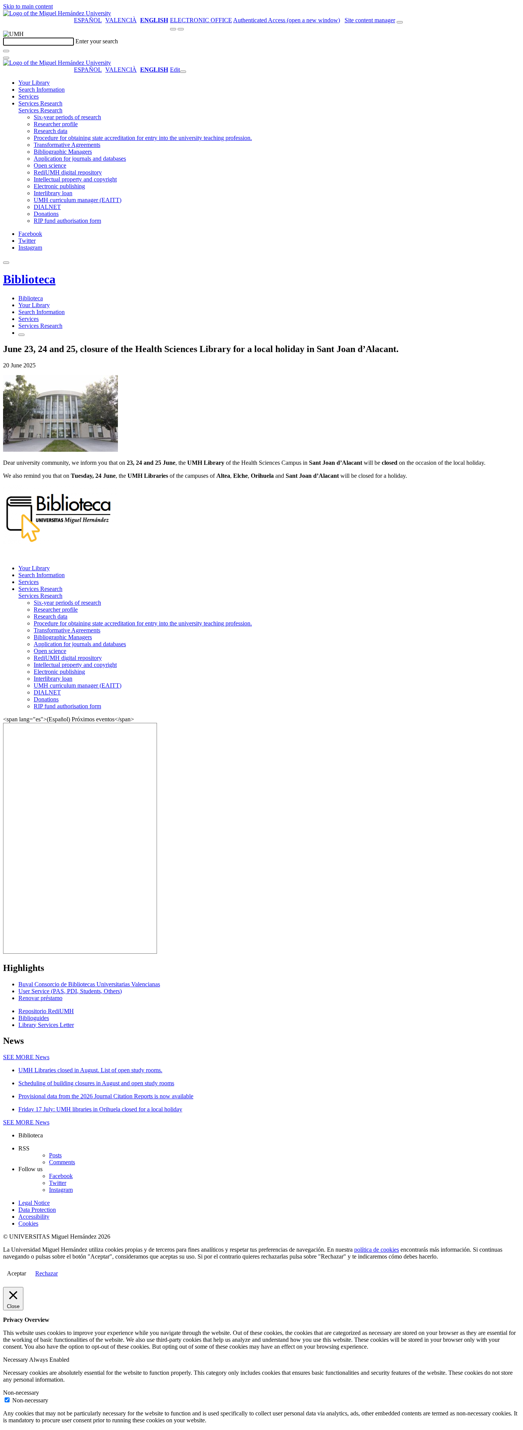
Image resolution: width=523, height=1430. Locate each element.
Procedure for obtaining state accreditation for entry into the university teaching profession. (143, 138)
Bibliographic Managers (63, 151)
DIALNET (47, 207)
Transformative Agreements (67, 145)
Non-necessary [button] (21, 1392)
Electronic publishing (59, 186)
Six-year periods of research (67, 117)
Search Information (41, 89)
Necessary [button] (16, 1359)
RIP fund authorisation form (67, 220)
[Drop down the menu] (181, 29)
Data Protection (37, 1209)
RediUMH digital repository (68, 172)
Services (28, 96)
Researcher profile (56, 124)
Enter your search (96, 41)
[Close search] (6, 58)
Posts (55, 1155)
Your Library (34, 82)
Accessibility (33, 1216)
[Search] (6, 51)
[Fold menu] (183, 72)
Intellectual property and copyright (75, 179)
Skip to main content (28, 6)
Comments (62, 1162)
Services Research (40, 103)
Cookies (28, 1223)
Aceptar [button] (16, 1273)
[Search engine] (400, 22)
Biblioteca (29, 279)
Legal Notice (34, 1203)
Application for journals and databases (80, 158)
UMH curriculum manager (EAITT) (77, 200)
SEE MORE (26, 1057)
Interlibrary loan (53, 193)
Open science (50, 165)
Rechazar (46, 1273)
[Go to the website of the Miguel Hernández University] (57, 13)
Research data (50, 131)
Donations (46, 214)
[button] (40, 110)
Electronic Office (201, 20)
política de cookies (376, 1249)
